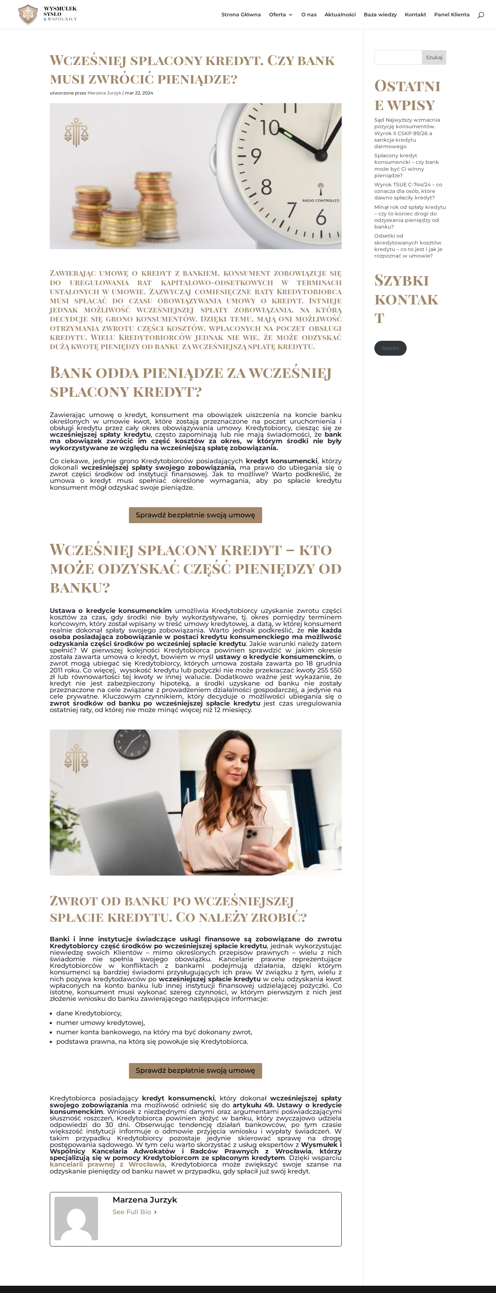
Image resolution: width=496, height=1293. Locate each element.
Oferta (277, 15)
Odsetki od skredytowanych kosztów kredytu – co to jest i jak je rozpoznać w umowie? (408, 246)
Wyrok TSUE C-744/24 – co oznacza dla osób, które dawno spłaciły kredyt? (408, 191)
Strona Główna (241, 15)
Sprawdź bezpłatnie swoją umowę (195, 515)
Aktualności (340, 15)
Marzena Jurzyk (104, 93)
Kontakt (415, 15)
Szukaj (434, 57)
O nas (309, 15)
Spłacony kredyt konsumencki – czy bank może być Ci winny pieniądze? (406, 165)
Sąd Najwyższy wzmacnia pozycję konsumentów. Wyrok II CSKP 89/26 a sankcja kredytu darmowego (407, 133)
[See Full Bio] (155, 1212)
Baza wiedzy (380, 15)
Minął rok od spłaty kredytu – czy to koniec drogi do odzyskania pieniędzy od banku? (410, 217)
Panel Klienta (452, 15)
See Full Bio (132, 1212)
